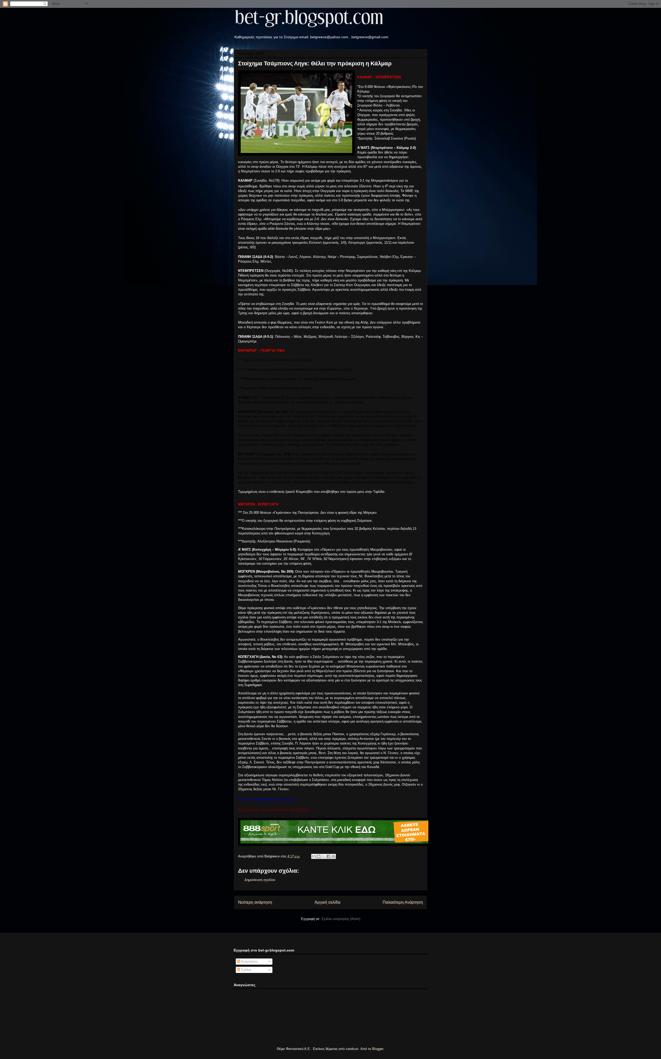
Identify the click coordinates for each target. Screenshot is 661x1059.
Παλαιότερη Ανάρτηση (403, 902)
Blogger (377, 1049)
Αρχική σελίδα (327, 902)
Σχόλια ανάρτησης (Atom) (340, 919)
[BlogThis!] (318, 856)
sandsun (352, 1049)
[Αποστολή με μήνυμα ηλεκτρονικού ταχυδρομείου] (313, 856)
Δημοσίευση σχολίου (260, 880)
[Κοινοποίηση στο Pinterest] (333, 856)
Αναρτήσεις (249, 961)
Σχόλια (245, 970)
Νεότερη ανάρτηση (255, 902)
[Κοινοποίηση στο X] (323, 856)
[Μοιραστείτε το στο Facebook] (328, 856)
